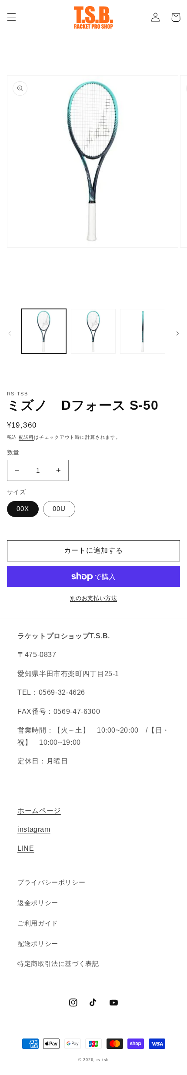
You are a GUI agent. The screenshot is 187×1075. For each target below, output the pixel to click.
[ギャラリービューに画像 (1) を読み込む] (43, 331)
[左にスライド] (9, 333)
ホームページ (39, 810)
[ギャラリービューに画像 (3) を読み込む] (142, 331)
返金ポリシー (37, 902)
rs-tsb (103, 1060)
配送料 (26, 437)
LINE (25, 848)
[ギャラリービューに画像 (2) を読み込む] (93, 331)
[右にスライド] (177, 333)
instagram (33, 829)
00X (23, 508)
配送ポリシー (37, 943)
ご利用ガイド (37, 923)
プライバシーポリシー (51, 882)
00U (59, 508)
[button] (11, 17)
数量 (13, 452)
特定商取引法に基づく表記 (58, 963)
